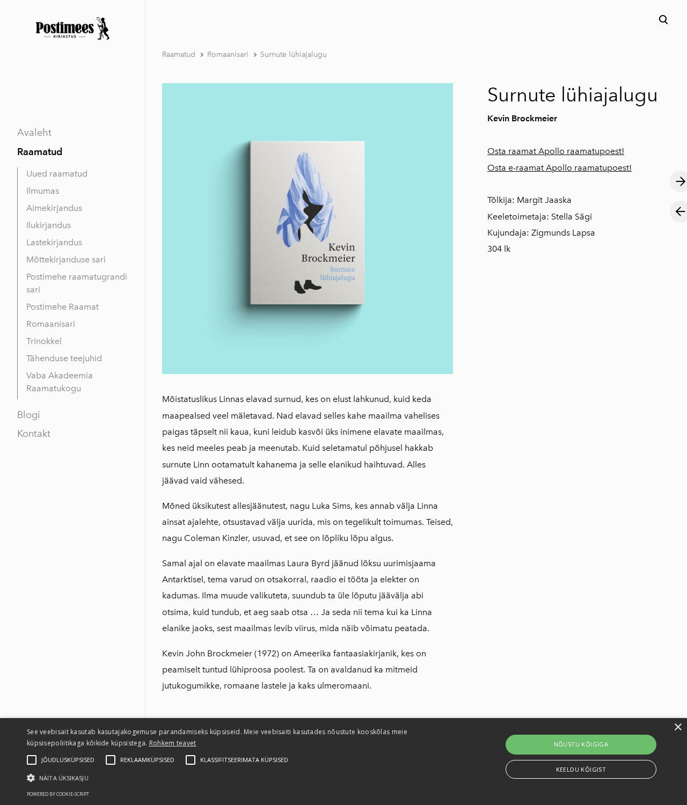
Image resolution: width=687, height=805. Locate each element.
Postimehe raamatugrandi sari (76, 283)
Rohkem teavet (172, 743)
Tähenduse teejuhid (64, 358)
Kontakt (33, 434)
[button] (232, 777)
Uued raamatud (56, 174)
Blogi (28, 415)
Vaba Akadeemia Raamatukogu (59, 381)
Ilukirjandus (48, 225)
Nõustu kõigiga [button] (581, 744)
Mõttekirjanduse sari (66, 259)
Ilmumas (42, 191)
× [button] (678, 727)
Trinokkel (44, 341)
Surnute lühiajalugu (293, 54)
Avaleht (34, 132)
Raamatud (39, 151)
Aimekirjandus (54, 208)
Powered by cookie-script (58, 794)
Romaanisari (50, 324)
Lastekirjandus (54, 242)
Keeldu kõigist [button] (581, 769)
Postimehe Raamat (62, 307)
